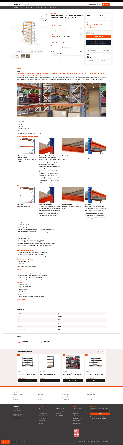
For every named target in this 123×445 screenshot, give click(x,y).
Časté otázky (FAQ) (42, 423)
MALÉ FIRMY (36, 7)
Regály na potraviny (65, 399)
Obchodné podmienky (60, 408)
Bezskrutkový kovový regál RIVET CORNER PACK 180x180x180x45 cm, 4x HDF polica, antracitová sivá (26, 373)
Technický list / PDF (92, 50)
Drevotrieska (59, 53)
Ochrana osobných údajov (61, 412)
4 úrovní (53, 48)
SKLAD (20, 7)
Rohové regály (89, 392)
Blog (39, 408)
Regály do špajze (65, 401)
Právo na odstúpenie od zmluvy (62, 410)
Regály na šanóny (65, 392)
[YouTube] (18, 418)
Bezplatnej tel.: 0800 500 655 (19, 415)
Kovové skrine (40, 397)
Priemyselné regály (16, 397)
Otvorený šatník (65, 397)
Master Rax (15, 10)
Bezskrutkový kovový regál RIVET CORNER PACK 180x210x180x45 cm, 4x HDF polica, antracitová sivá (94, 373)
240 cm (68, 36)
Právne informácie (59, 415)
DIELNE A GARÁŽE (28, 7)
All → (99, 351)
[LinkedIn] (21, 418)
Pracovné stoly (16, 399)
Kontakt (40, 412)
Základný (54, 25)
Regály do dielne (41, 391)
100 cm (62, 42)
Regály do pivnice (41, 396)
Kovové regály (89, 391)
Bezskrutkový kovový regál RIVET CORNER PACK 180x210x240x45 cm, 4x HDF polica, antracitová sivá (72, 373)
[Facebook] (14, 418)
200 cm (53, 31)
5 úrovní (58, 48)
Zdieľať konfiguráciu (105, 50)
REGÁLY (16, 7)
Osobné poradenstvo (43, 413)
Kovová (53, 53)
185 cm (58, 36)
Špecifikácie (25, 67)
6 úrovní (63, 48)
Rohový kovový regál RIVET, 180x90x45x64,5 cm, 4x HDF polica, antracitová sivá (49, 373)
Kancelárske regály (65, 391)
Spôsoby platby (42, 420)
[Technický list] (46, 15)
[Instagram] (16, 418)
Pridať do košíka (99, 36)
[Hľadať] (86, 4)
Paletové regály (16, 392)
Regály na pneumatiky (42, 392)
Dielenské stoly (40, 399)
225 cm (63, 36)
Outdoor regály (89, 399)
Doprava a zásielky (42, 418)
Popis (19, 67)
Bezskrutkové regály (90, 396)
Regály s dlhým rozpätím (23, 10)
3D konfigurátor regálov (77, 408)
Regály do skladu (16, 391)
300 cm (63, 31)
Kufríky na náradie (41, 401)
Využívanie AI (58, 413)
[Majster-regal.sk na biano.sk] (76, 433)
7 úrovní (69, 48)
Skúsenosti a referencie (43, 415)
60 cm (53, 42)
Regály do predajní (65, 394)
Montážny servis (42, 422)
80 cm (57, 42)
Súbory (32, 67)
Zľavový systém (42, 417)
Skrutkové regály (90, 397)
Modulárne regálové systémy (92, 394)
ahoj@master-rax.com (17, 414)
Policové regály (16, 396)
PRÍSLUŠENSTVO (44, 7)
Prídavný (59, 25)
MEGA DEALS (53, 7)
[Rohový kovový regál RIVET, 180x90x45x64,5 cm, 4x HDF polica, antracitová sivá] (50, 362)
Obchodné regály (65, 396)
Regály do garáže (41, 394)
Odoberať (100, 413)
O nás (40, 410)
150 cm (53, 36)
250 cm (58, 31)
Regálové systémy (90, 401)
